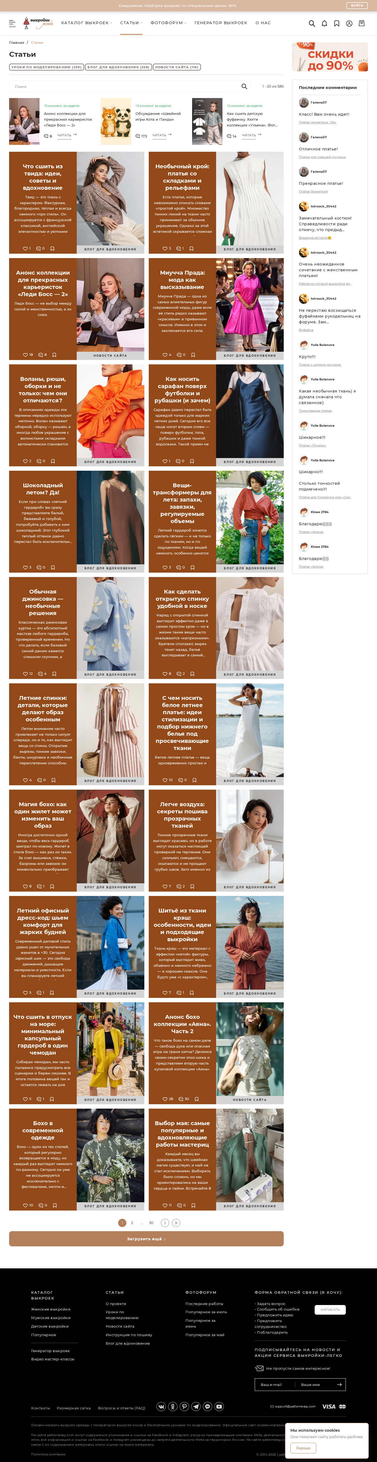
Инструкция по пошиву (129, 1335)
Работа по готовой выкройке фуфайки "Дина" (326, 284)
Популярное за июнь (200, 1323)
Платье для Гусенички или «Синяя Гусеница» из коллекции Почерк (326, 497)
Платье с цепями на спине (320, 365)
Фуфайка (306, 330)
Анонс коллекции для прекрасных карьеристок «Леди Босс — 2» (68, 119)
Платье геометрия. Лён (317, 122)
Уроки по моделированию (47, 67)
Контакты (40, 1408)
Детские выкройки (50, 1326)
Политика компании (48, 1454)
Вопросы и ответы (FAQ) (121, 1408)
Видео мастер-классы (53, 1359)
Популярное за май (205, 1335)
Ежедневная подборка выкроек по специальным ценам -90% (178, 5)
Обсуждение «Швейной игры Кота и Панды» (158, 116)
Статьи (115, 1292)
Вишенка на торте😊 (315, 238)
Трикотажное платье (315, 411)
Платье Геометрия (313, 191)
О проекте (116, 1303)
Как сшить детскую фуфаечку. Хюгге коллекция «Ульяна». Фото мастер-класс (252, 120)
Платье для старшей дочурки (322, 157)
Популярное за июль (206, 1312)
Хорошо (303, 1448)
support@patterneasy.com (295, 1406)
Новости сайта (177, 67)
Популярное (43, 1335)
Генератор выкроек (50, 1351)
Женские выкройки (50, 1309)
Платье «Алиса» (311, 532)
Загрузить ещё (145, 1238)
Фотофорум (201, 1292)
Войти (357, 5)
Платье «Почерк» (312, 445)
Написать (330, 1310)
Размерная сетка (74, 1408)
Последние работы (204, 1303)
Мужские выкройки (51, 1317)
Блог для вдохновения (118, 67)
